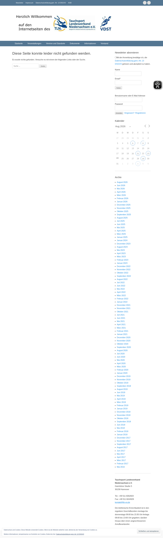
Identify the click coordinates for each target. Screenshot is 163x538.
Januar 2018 (122, 435)
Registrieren (140, 113)
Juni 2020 (121, 357)
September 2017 (124, 444)
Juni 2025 (121, 224)
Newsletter (19, 3)
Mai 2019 (121, 396)
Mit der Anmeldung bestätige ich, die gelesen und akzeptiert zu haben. (132, 61)
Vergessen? (129, 113)
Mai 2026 (121, 189)
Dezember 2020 (123, 337)
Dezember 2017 (123, 438)
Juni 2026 (121, 185)
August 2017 (122, 447)
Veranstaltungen (34, 43)
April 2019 (121, 399)
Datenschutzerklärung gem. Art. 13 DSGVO (51, 3)
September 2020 (124, 347)
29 (143, 159)
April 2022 (121, 292)
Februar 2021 (122, 331)
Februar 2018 (122, 431)
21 (138, 154)
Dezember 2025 (123, 205)
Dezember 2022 (123, 266)
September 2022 (124, 276)
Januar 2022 (122, 302)
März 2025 (121, 234)
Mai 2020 (121, 360)
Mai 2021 (121, 321)
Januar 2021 (122, 334)
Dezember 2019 (123, 376)
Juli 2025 (121, 221)
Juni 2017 (121, 451)
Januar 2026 (122, 202)
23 (148, 154)
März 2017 (121, 460)
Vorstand (104, 43)
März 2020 (121, 367)
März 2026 (121, 195)
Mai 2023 (121, 250)
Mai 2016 (121, 467)
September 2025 (124, 215)
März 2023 (121, 257)
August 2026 (122, 182)
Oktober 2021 (122, 312)
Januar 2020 (122, 373)
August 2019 (122, 389)
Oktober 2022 (122, 273)
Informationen (90, 43)
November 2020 (123, 341)
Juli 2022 (121, 282)
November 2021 (123, 308)
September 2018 (124, 422)
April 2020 (121, 363)
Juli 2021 (121, 315)
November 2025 (123, 208)
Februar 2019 (122, 405)
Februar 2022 (122, 299)
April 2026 (121, 192)
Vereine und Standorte (55, 43)
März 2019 (121, 402)
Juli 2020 (121, 354)
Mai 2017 (121, 454)
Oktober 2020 (122, 344)
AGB (69, 3)
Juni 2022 (121, 286)
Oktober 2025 (122, 211)
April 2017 (121, 457)
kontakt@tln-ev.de (122, 502)
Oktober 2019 (122, 383)
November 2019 (123, 380)
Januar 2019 (122, 409)
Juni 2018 (121, 425)
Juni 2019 (121, 392)
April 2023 (121, 253)
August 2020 (122, 350)
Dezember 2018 (123, 412)
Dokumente (75, 43)
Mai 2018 (121, 428)
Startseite (19, 43)
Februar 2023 (122, 260)
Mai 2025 (121, 228)
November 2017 (123, 441)
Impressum (29, 3)
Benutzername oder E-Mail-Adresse (130, 96)
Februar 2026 (122, 198)
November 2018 (123, 415)
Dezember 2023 (123, 244)
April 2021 (121, 324)
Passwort (119, 104)
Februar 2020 (122, 370)
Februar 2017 (122, 464)
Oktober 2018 (122, 418)
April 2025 (121, 231)
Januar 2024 (122, 240)
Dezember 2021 (123, 305)
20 (133, 154)
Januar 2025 (122, 237)
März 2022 (121, 295)
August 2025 (122, 218)
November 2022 (123, 270)
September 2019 (124, 386)
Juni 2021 (121, 318)
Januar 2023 (122, 263)
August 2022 (122, 279)
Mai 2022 (121, 289)
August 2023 (122, 247)
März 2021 (121, 328)
